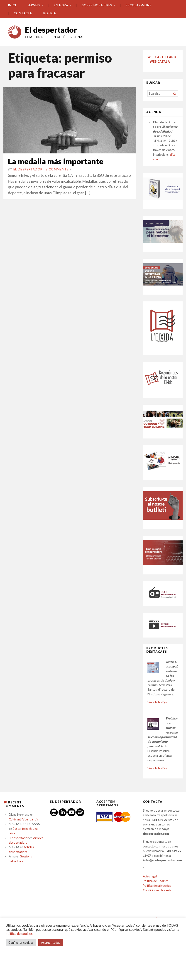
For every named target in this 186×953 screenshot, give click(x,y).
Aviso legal (150, 876)
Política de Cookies (155, 881)
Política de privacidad (157, 885)
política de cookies (19, 934)
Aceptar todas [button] (50, 942)
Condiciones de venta (157, 890)
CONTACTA (23, 13)
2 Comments (57, 169)
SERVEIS (33, 5)
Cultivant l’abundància (23, 819)
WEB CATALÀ (160, 61)
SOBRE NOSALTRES (97, 5)
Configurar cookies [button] (20, 942)
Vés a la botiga (157, 702)
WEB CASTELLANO (161, 57)
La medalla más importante (55, 161)
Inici (12, 5)
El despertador (51, 29)
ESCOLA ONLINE (139, 5)
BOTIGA (49, 13)
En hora (61, 5)
